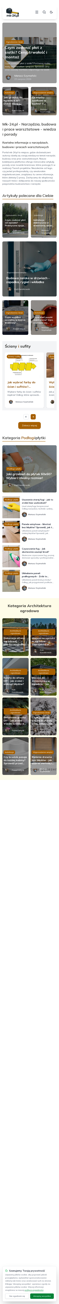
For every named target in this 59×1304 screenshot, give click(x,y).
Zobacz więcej (29, 425)
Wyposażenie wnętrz (43, 92)
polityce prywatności (34, 1290)
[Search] (44, 12)
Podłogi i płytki (14, 469)
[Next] (33, 416)
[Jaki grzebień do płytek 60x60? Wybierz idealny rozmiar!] (29, 468)
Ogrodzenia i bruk (14, 42)
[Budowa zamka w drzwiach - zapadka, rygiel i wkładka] (29, 268)
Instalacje (9, 92)
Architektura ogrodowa (15, 632)
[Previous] (26, 416)
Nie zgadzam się (17, 1296)
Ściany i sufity (14, 356)
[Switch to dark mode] (51, 12)
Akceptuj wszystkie (42, 1296)
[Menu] (37, 12)
